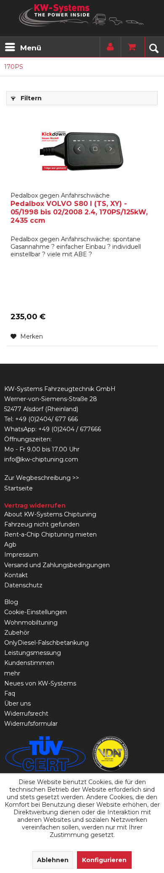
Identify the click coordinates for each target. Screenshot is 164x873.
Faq (9, 693)
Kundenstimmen (29, 663)
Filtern (30, 98)
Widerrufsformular (31, 723)
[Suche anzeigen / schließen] (153, 47)
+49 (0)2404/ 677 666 (46, 419)
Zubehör (16, 632)
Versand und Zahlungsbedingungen (57, 565)
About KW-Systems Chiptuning (50, 514)
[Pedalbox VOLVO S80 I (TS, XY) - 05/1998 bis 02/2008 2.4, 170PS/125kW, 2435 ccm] (82, 151)
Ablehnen (53, 860)
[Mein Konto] (108, 47)
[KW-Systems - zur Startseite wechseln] (82, 15)
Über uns (17, 703)
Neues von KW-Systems (40, 683)
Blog (11, 602)
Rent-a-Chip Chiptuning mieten (50, 534)
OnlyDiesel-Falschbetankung (46, 642)
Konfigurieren (104, 860)
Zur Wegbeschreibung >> (41, 478)
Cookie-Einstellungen (35, 612)
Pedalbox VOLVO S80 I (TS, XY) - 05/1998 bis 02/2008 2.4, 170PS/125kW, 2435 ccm (79, 208)
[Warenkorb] (129, 47)
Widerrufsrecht (26, 713)
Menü (30, 48)
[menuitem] (22, 47)
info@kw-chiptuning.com (41, 459)
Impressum (21, 554)
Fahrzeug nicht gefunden (41, 524)
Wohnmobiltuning (31, 622)
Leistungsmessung (32, 653)
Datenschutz (23, 585)
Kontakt (16, 575)
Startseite (18, 488)
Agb (10, 544)
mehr (12, 673)
